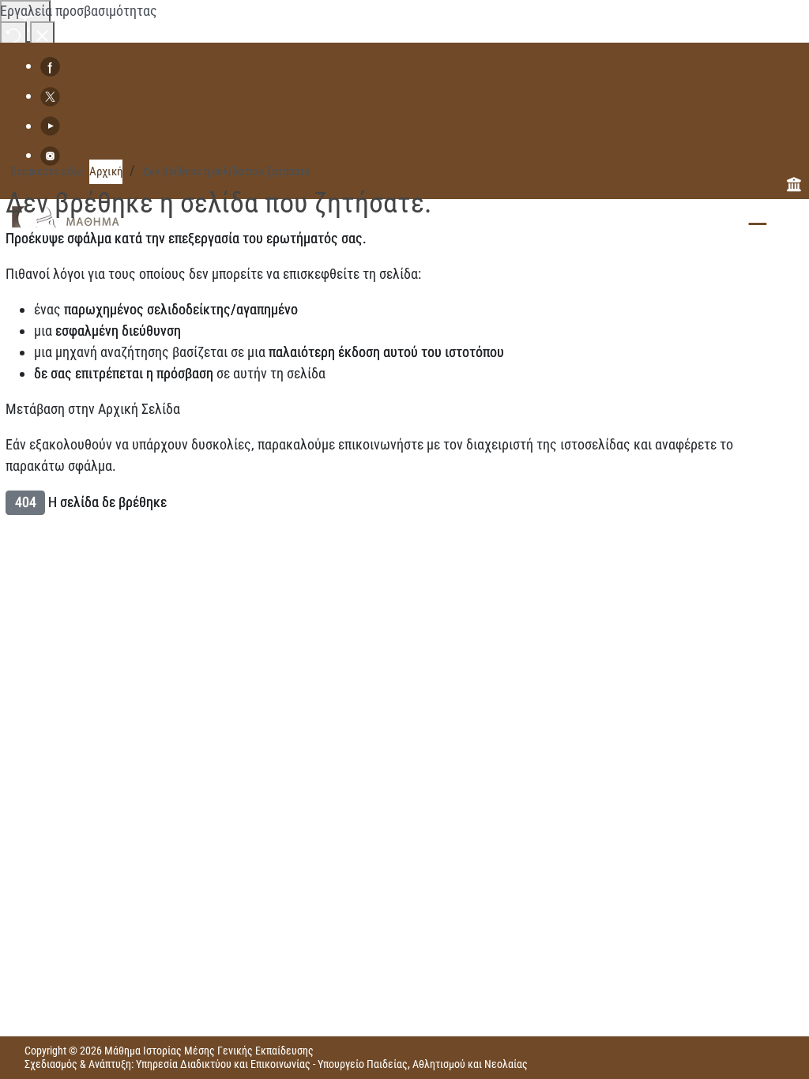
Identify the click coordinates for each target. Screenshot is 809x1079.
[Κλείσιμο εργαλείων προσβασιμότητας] (42, 34)
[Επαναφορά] (13, 34)
